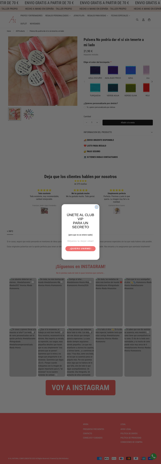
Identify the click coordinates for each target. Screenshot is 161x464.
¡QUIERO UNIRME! (80, 249)
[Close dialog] (96, 207)
